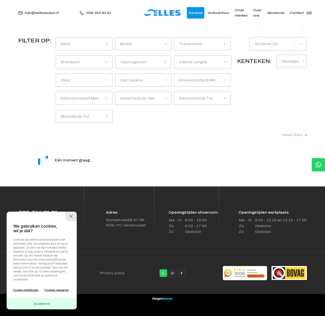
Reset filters (293, 135)
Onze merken (241, 12)
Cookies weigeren (56, 290)
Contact (297, 13)
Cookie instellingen (25, 290)
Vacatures (276, 13)
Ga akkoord (42, 303)
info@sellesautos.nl (42, 13)
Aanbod (196, 13)
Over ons (257, 12)
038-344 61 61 (98, 13)
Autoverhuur (218, 13)
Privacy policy (112, 273)
